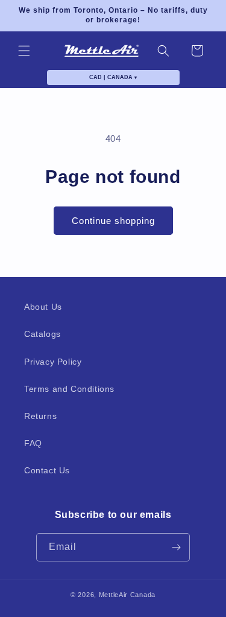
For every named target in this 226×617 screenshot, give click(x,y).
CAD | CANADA (113, 77)
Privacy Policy (52, 361)
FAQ (33, 443)
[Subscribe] (176, 547)
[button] (24, 50)
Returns (40, 416)
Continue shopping (113, 221)
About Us (43, 307)
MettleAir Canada (127, 594)
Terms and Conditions (69, 389)
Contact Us (47, 470)
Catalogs (42, 334)
